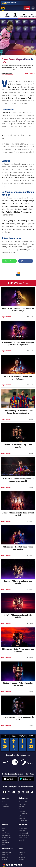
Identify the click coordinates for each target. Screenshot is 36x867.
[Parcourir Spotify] (15, 762)
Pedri (3, 830)
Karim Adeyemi (23, 837)
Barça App (5, 854)
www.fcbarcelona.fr (9, 252)
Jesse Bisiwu (22, 840)
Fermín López (6, 833)
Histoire (21, 859)
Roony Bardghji (23, 833)
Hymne (21, 854)
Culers (27, 8)
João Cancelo (23, 820)
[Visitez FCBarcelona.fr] (3, 8)
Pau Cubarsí (22, 804)
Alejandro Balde (23, 802)
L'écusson (22, 852)
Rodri (3, 844)
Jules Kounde (23, 813)
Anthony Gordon (24, 835)
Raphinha (22, 830)
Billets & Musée (6, 852)
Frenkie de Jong (6, 837)
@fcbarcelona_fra (23, 249)
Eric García (22, 816)
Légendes (22, 857)
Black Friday (5, 857)
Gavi (3, 828)
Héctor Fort (22, 818)
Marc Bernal (5, 842)
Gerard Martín (23, 811)
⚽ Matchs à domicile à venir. (9, 2)
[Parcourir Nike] (6, 762)
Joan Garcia (5, 806)
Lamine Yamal (23, 828)
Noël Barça (5, 859)
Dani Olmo (5, 840)
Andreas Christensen (22, 808)
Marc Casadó (6, 835)
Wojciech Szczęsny (4, 803)
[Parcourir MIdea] (27, 762)
